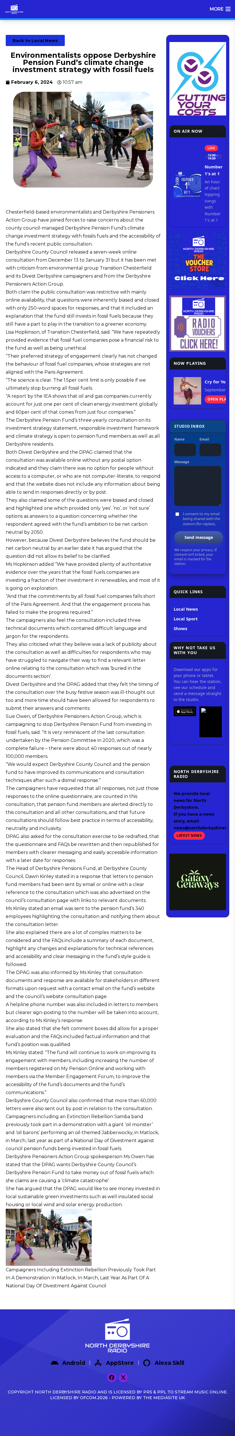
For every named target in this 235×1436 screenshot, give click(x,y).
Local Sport (186, 619)
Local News (186, 609)
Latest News (189, 835)
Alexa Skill (169, 1363)
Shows (180, 628)
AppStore (120, 1363)
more (216, 9)
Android (73, 1363)
